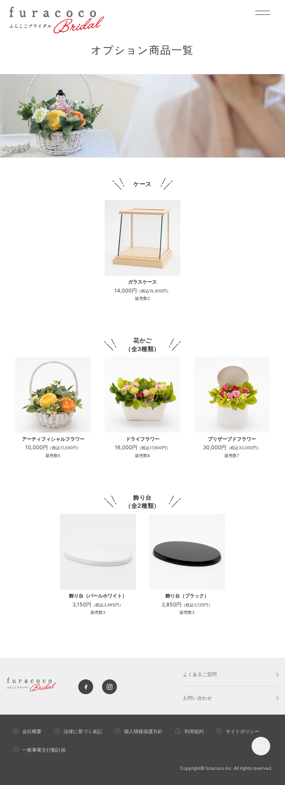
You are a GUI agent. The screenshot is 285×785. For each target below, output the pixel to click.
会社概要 (32, 731)
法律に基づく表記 (82, 731)
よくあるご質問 (200, 674)
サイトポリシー (242, 731)
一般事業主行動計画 (44, 750)
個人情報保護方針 (143, 731)
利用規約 (194, 731)
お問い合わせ (197, 698)
